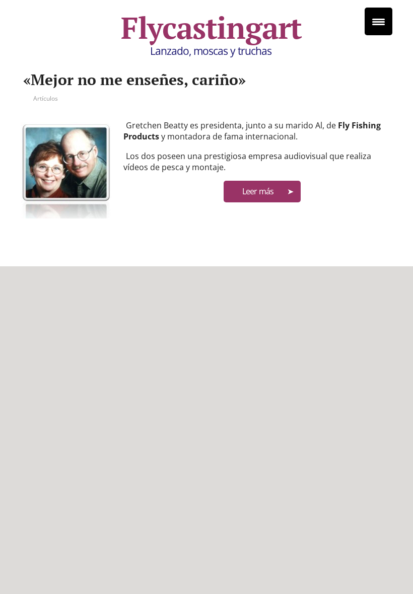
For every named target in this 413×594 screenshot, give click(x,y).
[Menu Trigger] (378, 21)
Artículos (45, 98)
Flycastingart (211, 27)
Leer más (257, 191)
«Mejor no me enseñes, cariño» (134, 79)
